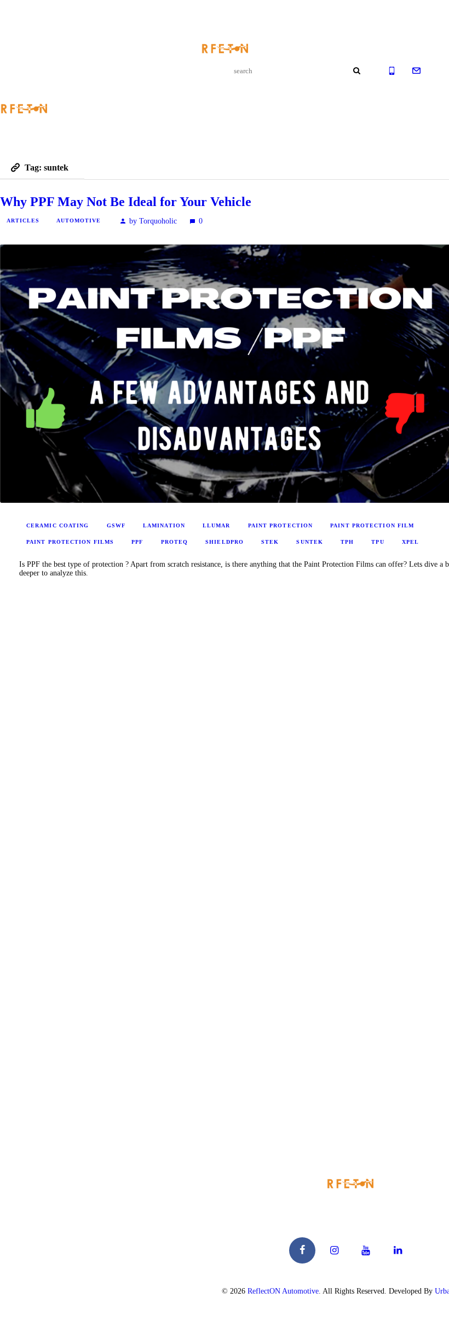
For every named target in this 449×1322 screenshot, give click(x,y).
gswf (116, 525)
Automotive (78, 221)
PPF (137, 542)
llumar (217, 525)
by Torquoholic (153, 221)
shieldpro (224, 542)
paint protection (280, 525)
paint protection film (372, 525)
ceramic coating (57, 525)
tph (347, 542)
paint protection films (70, 542)
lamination (164, 525)
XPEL (410, 542)
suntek (309, 542)
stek (270, 542)
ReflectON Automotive (283, 1291)
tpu (377, 542)
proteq (174, 542)
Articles (23, 221)
